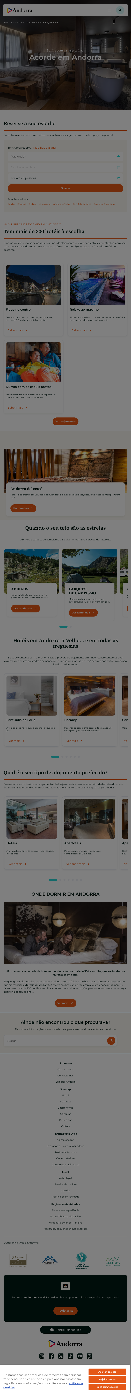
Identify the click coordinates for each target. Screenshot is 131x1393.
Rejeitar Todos (107, 1379)
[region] (65, 1379)
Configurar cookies (107, 1386)
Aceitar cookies (107, 1371)
